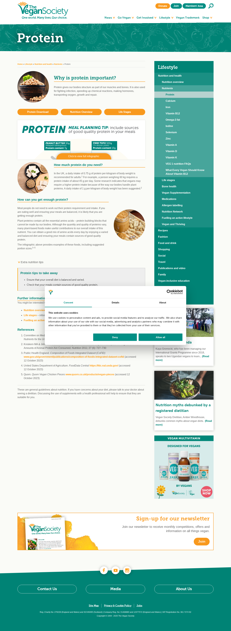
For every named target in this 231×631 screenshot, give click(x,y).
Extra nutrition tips (31, 262)
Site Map (94, 605)
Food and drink (167, 243)
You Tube (115, 570)
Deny (115, 337)
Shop (206, 17)
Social (161, 255)
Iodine (169, 126)
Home (20, 64)
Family (162, 274)
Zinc (168, 138)
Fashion (163, 236)
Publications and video (171, 268)
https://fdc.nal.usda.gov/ (104, 365)
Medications (169, 199)
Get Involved (145, 17)
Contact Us (47, 589)
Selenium (171, 132)
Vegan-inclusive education (174, 280)
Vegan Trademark (188, 17)
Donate (162, 6)
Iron (168, 107)
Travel (161, 262)
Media (115, 589)
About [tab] (162, 302)
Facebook (104, 570)
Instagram (127, 570)
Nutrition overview (34, 310)
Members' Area (194, 6)
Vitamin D (171, 151)
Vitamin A (171, 145)
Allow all (160, 337)
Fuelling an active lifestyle (39, 320)
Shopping (164, 249)
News (108, 17)
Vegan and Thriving (173, 224)
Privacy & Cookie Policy (117, 605)
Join (176, 6)
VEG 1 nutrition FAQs (178, 163)
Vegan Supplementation (176, 192)
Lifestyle (165, 17)
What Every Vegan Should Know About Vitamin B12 (185, 172)
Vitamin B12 (173, 113)
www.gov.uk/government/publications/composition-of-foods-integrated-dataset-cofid (74, 356)
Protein (170, 94)
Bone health (169, 186)
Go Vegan (124, 17)
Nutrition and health (43, 64)
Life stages (30, 315)
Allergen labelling (172, 205)
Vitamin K (171, 157)
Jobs (139, 605)
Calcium (170, 101)
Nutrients (58, 64)
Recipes (163, 230)
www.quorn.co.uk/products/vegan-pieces (90, 374)
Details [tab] (115, 302)
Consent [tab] (68, 302)
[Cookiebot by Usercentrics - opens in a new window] (169, 292)
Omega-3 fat (173, 119)
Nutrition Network (172, 211)
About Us (184, 589)
